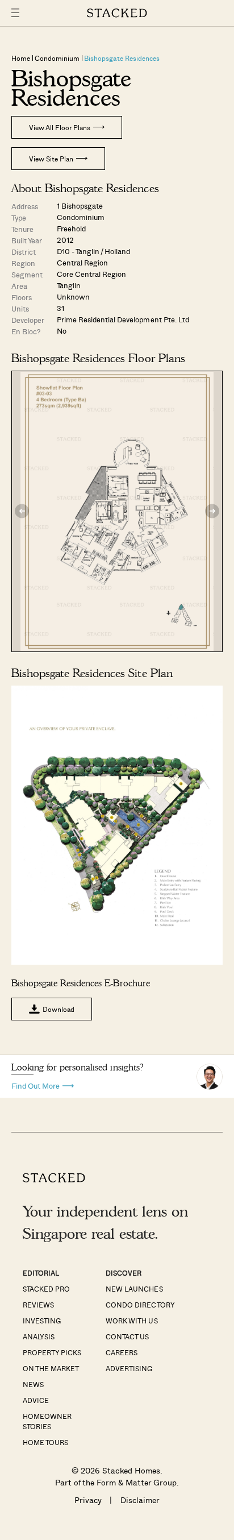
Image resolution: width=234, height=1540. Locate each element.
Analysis (39, 1336)
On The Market (51, 1368)
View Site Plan (51, 158)
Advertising (129, 1368)
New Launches (134, 1289)
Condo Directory (140, 1305)
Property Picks (52, 1352)
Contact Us (127, 1336)
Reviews (38, 1305)
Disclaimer (140, 1500)
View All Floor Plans (59, 127)
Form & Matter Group (137, 1482)
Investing (42, 1320)
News (33, 1384)
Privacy (88, 1500)
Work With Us (131, 1320)
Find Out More (35, 1085)
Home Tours (45, 1442)
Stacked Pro (46, 1289)
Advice (36, 1400)
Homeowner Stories (47, 1421)
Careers (121, 1352)
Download (58, 1009)
